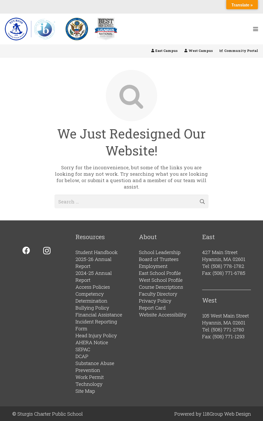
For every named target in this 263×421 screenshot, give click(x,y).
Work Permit (90, 377)
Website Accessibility (162, 314)
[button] (255, 29)
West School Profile (161, 280)
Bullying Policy (92, 307)
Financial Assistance (99, 314)
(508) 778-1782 (227, 266)
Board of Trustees (159, 259)
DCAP (82, 356)
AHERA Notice (92, 342)
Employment (153, 266)
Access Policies (93, 287)
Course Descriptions (161, 287)
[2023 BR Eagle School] (76, 29)
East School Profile (160, 273)
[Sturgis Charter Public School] (32, 29)
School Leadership (160, 252)
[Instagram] (47, 250)
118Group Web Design (227, 413)
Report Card (152, 307)
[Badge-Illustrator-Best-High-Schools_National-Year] (106, 29)
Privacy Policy (155, 300)
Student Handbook (97, 252)
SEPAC (83, 349)
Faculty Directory (158, 294)
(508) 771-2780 (227, 329)
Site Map (85, 391)
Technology (89, 384)
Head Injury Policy (96, 335)
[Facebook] (26, 250)
